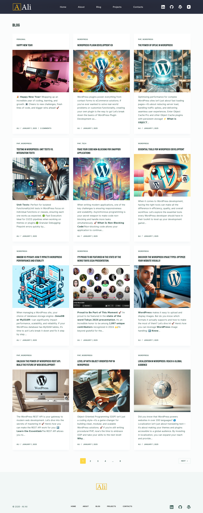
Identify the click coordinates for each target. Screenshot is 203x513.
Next (183, 461)
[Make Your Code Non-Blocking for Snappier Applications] (101, 179)
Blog (98, 7)
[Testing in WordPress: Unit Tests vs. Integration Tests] (40, 179)
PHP (140, 39)
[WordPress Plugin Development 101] (101, 71)
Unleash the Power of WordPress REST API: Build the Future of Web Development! (39, 363)
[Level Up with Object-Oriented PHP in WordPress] (101, 390)
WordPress (82, 39)
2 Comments (45, 128)
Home (63, 7)
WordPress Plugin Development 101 (95, 45)
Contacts (138, 7)
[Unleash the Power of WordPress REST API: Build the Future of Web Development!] (40, 390)
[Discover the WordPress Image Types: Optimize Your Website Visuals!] (162, 286)
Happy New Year (25, 45)
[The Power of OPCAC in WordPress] (162, 71)
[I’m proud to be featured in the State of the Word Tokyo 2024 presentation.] (101, 286)
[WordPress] (180, 7)
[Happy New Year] (40, 71)
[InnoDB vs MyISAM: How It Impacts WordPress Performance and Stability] (40, 286)
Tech (84, 143)
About (81, 7)
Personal (21, 39)
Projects (117, 7)
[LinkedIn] (163, 7)
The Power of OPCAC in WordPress (155, 45)
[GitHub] (171, 7)
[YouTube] (189, 7)
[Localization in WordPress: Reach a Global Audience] (162, 390)
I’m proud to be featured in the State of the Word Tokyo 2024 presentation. (99, 258)
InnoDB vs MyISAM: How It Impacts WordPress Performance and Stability (39, 258)
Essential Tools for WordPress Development (161, 149)
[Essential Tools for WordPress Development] (162, 175)
